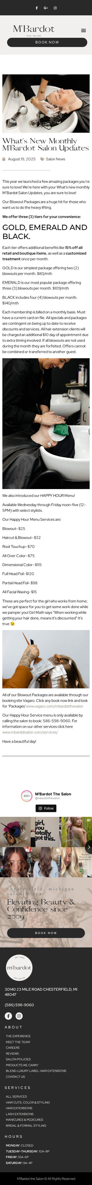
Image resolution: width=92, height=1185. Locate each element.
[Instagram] (19, 1016)
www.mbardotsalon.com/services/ (30, 732)
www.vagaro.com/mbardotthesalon (54, 706)
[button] (83, 30)
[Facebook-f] (8, 1016)
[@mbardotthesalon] (26, 796)
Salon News (55, 159)
